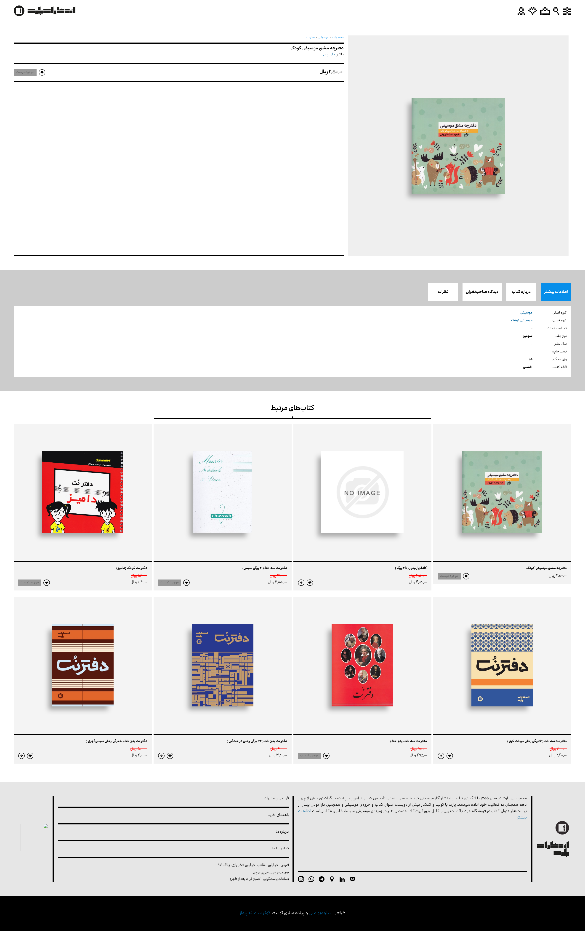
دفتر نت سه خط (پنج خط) (408, 741)
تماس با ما (280, 848)
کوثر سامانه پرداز (255, 913)
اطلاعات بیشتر (556, 292)
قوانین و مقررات (276, 798)
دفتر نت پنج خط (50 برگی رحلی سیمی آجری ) (116, 741)
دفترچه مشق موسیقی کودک (546, 568)
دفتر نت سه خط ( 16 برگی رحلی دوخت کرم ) (537, 741)
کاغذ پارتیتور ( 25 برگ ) (411, 568)
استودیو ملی (320, 913)
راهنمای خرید (278, 815)
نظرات (443, 292)
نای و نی (328, 54)
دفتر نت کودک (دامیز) (131, 568)
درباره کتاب (521, 292)
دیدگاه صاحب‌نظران (482, 292)
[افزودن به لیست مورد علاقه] (466, 576)
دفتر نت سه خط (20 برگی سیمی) (264, 568)
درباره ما (282, 832)
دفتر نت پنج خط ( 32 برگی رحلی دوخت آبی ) (257, 741)
